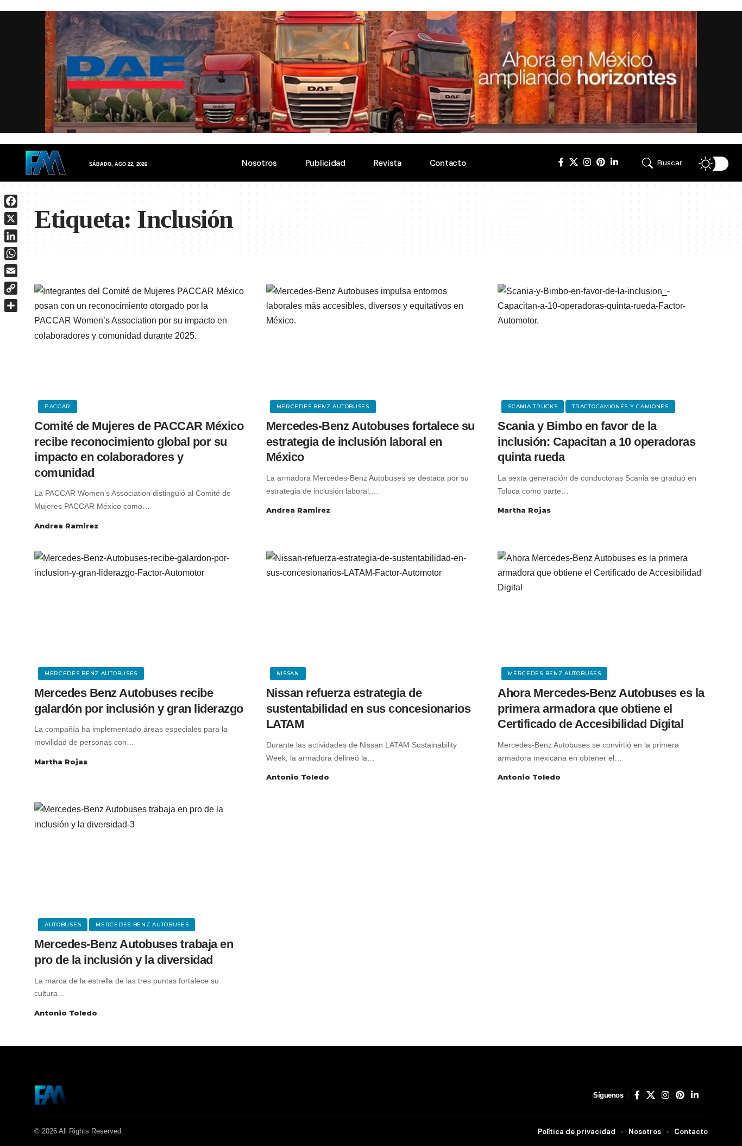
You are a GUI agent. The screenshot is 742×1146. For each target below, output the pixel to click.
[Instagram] (587, 162)
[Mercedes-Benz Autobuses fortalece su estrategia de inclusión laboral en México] (371, 347)
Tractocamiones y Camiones (620, 406)
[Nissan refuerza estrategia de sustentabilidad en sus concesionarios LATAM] (371, 614)
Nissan (287, 673)
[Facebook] (561, 162)
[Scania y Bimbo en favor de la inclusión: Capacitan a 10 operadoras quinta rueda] (603, 347)
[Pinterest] (601, 162)
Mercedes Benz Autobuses (322, 406)
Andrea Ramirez (66, 525)
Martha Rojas (524, 510)
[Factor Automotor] (51, 1094)
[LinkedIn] (614, 162)
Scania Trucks (532, 406)
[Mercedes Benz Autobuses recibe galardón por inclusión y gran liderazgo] (139, 614)
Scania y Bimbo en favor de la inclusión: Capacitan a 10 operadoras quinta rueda (596, 441)
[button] (665, 163)
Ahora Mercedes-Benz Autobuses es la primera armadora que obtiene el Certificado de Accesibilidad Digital (601, 708)
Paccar (58, 406)
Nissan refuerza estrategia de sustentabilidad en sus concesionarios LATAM (368, 708)
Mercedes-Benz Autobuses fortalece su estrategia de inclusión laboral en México (370, 441)
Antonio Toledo (297, 777)
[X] (574, 162)
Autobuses (63, 924)
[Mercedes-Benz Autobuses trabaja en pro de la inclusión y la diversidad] (139, 865)
